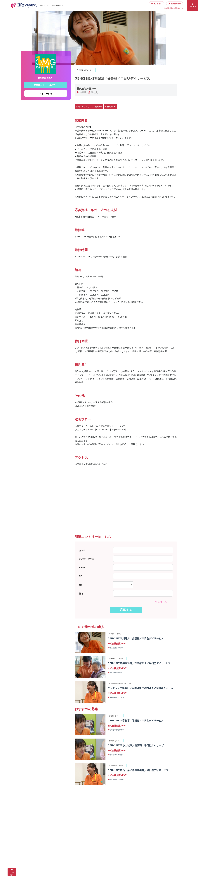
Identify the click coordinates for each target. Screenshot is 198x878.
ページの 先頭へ (12, 874)
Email (82, 567)
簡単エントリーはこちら (46, 84)
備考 (81, 593)
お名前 (82, 550)
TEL (81, 576)
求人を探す (158, 4)
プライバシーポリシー (162, 602)
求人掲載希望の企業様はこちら (173, 8)
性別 (81, 584)
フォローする (45, 93)
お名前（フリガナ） (88, 558)
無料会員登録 (176, 4)
